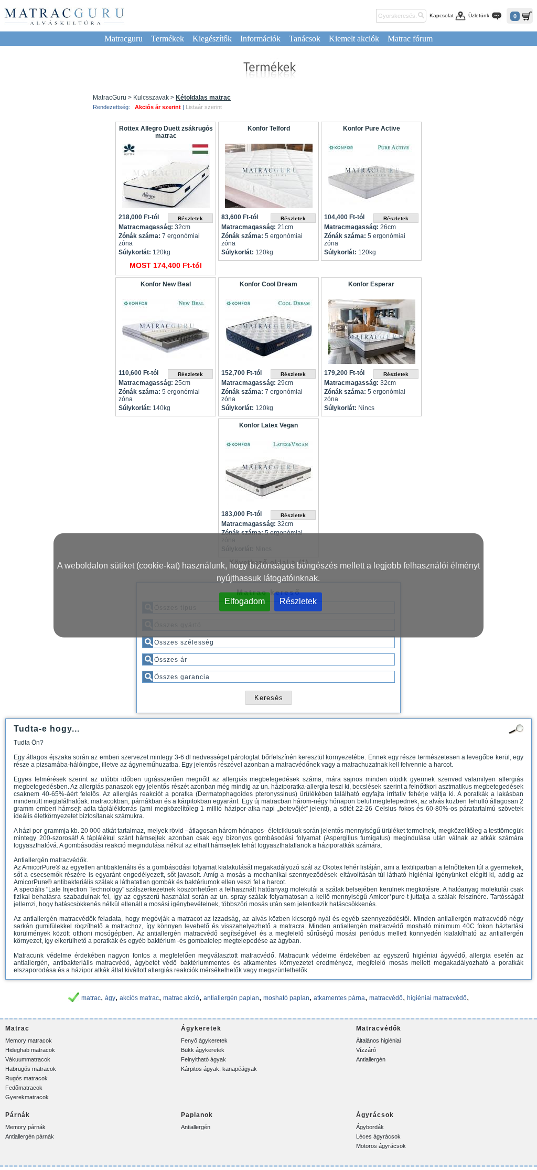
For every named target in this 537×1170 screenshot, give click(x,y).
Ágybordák (370, 1127)
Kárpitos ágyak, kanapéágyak (219, 1069)
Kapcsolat (441, 15)
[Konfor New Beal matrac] (166, 334)
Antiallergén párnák (29, 1136)
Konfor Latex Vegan (268, 425)
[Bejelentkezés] (366, 16)
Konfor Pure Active (371, 128)
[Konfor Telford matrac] (268, 178)
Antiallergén (370, 1059)
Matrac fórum (410, 38)
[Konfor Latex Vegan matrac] (268, 475)
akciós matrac (139, 998)
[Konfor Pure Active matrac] (371, 178)
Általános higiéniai (378, 1040)
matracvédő (386, 998)
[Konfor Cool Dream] (268, 334)
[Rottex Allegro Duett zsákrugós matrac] (166, 178)
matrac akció (181, 998)
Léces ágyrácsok (378, 1136)
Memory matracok (28, 1040)
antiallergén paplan (231, 998)
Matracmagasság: (146, 227)
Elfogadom (244, 600)
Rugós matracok (26, 1078)
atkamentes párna (339, 998)
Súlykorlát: (135, 252)
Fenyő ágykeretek (204, 1040)
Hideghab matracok (30, 1050)
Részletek (298, 600)
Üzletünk (478, 15)
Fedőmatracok (23, 1088)
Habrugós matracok (30, 1069)
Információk (260, 38)
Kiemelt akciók (354, 38)
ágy (110, 998)
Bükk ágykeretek (202, 1050)
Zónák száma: (139, 236)
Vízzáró (366, 1050)
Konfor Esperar (371, 284)
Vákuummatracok (27, 1059)
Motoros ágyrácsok (381, 1146)
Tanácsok (304, 38)
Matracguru (123, 38)
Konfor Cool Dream (268, 284)
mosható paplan (286, 998)
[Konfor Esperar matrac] (371, 334)
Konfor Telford (269, 128)
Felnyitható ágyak (203, 1059)
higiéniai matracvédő (437, 998)
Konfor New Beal (166, 284)
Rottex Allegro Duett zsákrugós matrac (166, 132)
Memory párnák (25, 1127)
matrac (91, 998)
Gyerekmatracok (27, 1097)
